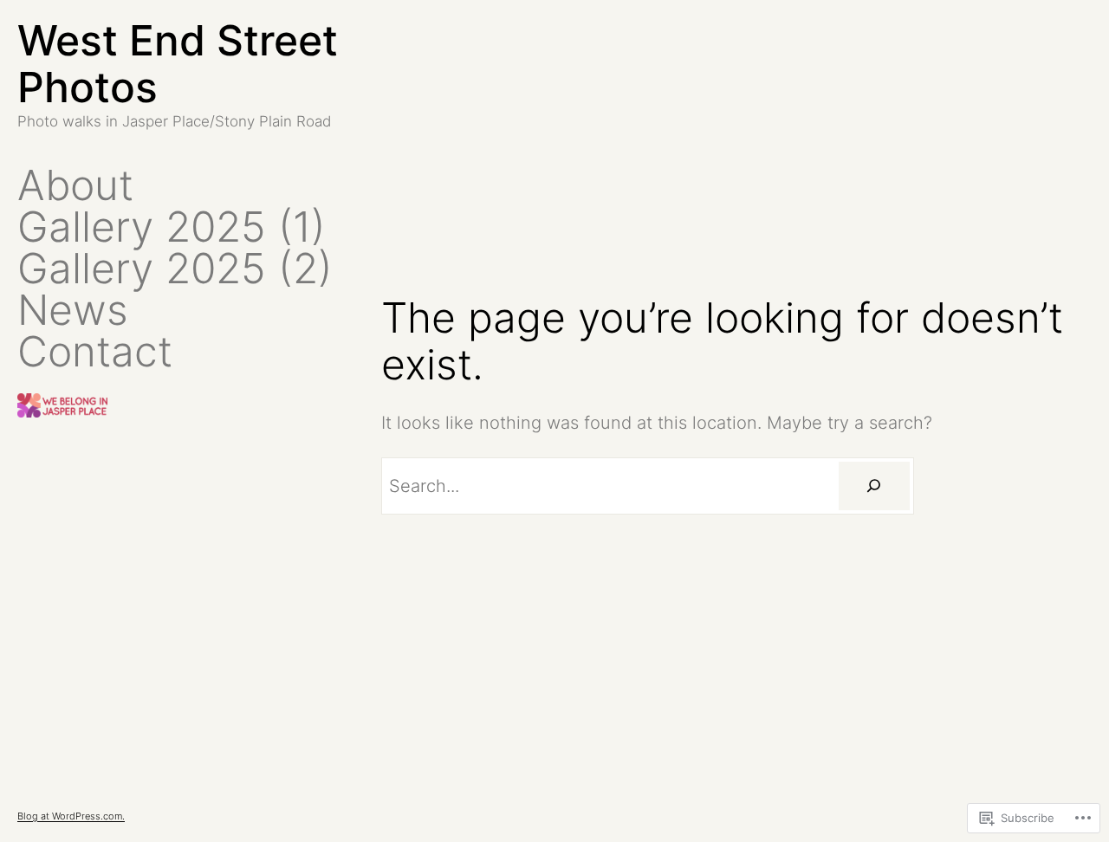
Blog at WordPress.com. (71, 816)
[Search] (874, 486)
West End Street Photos (177, 64)
